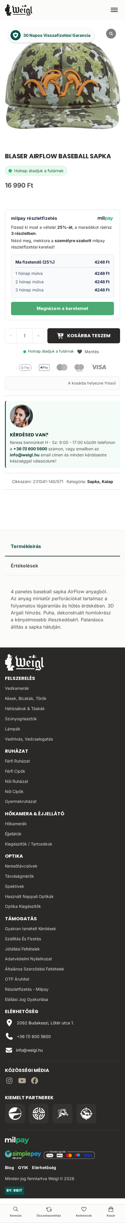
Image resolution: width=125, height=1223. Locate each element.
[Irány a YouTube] (22, 1081)
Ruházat (16, 751)
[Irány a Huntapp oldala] (86, 1113)
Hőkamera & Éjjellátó (34, 813)
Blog (9, 1167)
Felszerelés (20, 678)
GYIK (23, 1167)
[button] (88, 352)
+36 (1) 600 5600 (30, 448)
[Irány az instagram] (9, 1081)
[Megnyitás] (114, 10)
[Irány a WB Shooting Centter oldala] (38, 1113)
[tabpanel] (62, 608)
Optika (14, 856)
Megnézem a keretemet (63, 308)
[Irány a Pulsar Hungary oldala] (14, 1113)
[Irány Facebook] (34, 1081)
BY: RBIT (14, 1190)
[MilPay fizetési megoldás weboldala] (17, 1141)
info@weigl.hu (25, 454)
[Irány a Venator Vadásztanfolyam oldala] (62, 1113)
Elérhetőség (44, 1167)
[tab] (62, 546)
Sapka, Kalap (100, 481)
